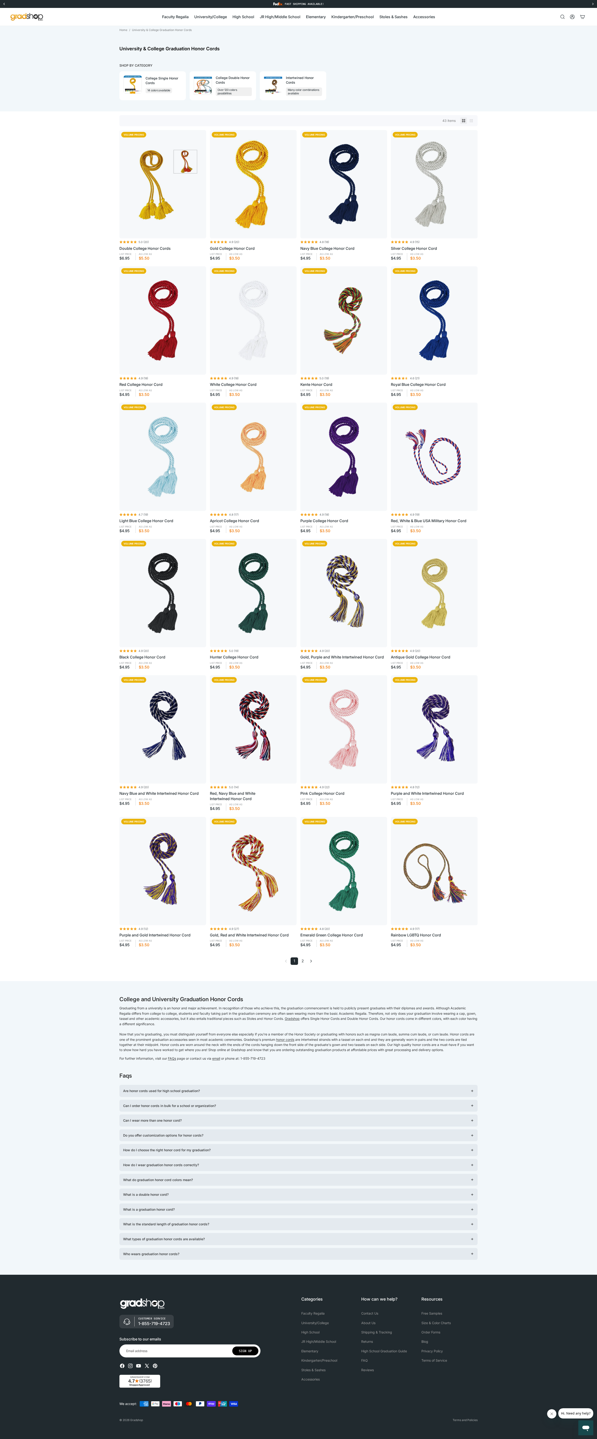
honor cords (285, 1040)
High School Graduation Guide (384, 1351)
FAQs (172, 1058)
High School (310, 1332)
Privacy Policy (432, 1351)
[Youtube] (138, 1366)
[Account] (572, 17)
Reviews (367, 1370)
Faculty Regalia (313, 1313)
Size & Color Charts (436, 1323)
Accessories (310, 1379)
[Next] (311, 961)
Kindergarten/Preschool (319, 1360)
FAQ (364, 1360)
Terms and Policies (465, 1420)
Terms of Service (434, 1360)
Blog (424, 1342)
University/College (315, 1323)
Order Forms (430, 1332)
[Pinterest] (155, 1366)
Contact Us (369, 1313)
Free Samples (431, 1313)
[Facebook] (122, 1366)
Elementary (309, 1351)
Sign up (245, 1351)
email (216, 1058)
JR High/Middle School (318, 1342)
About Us (368, 1323)
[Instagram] (130, 1366)
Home (123, 30)
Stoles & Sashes (313, 1370)
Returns (367, 1342)
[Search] (562, 17)
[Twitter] (147, 1366)
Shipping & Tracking (376, 1332)
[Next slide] (473, 86)
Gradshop (292, 1019)
